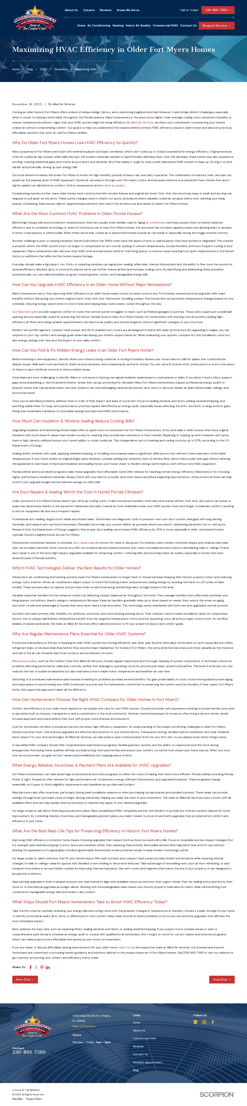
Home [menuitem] (81, 25)
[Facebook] (213, 1022)
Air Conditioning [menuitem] (98, 25)
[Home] (35, 17)
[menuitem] (17, 1099)
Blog (136, 1070)
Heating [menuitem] (118, 25)
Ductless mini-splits (25, 312)
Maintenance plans (24, 661)
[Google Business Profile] (195, 1022)
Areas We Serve (128, 10)
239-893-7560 (29, 1052)
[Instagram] (204, 1022)
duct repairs (81, 543)
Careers (89, 10)
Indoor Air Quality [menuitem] (138, 25)
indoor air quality (114, 185)
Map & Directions (84, 1026)
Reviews (106, 10)
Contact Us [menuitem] (188, 25)
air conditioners (156, 222)
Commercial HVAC (144, 1038)
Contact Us (140, 1054)
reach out (124, 947)
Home (136, 1022)
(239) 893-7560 (193, 953)
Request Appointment (147, 1062)
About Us (71, 10)
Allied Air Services (142, 122)
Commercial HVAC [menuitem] (165, 25)
